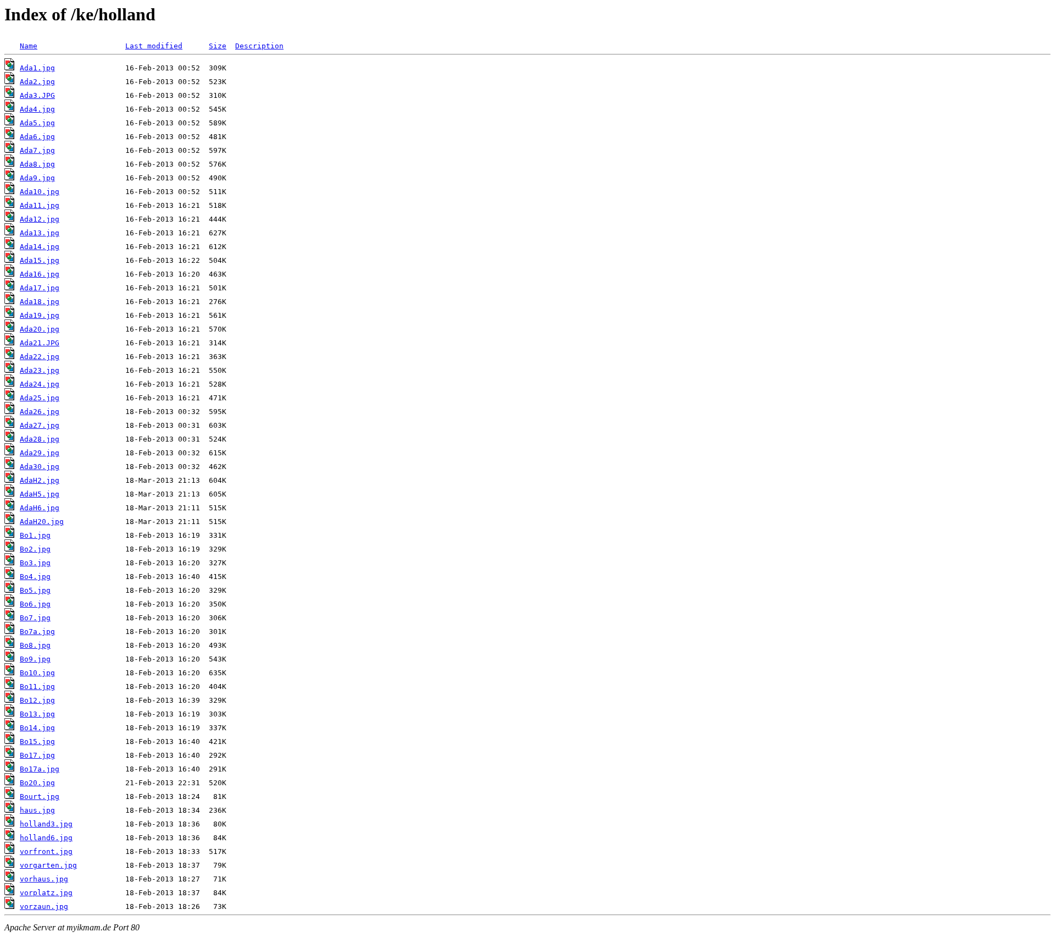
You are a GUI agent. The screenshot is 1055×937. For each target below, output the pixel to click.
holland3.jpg (46, 824)
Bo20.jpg (37, 783)
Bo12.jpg (37, 700)
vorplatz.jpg (46, 893)
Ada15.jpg (39, 260)
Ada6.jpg (37, 137)
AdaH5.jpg (39, 494)
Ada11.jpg (39, 205)
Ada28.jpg (39, 439)
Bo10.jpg (37, 673)
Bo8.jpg (35, 645)
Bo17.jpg (37, 755)
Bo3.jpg (35, 563)
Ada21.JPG (39, 343)
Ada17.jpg (39, 288)
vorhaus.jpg (44, 879)
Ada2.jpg (37, 82)
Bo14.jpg (37, 728)
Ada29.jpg (39, 453)
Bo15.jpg (37, 741)
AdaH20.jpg (42, 521)
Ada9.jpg (37, 178)
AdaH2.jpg (39, 480)
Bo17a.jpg (39, 769)
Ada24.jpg (39, 384)
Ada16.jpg (39, 274)
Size (217, 46)
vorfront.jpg (46, 851)
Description (259, 46)
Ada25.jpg (39, 398)
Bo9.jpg (35, 659)
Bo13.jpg (37, 714)
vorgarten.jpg (48, 865)
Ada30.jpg (39, 466)
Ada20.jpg (39, 329)
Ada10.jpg (39, 192)
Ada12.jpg (39, 219)
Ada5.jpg (37, 123)
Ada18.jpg (39, 301)
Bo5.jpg (35, 590)
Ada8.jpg (37, 164)
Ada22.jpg (39, 356)
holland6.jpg (46, 838)
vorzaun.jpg (44, 906)
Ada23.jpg (39, 370)
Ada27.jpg (39, 425)
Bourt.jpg (39, 796)
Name (28, 46)
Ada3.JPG (37, 95)
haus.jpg (37, 810)
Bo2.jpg (35, 549)
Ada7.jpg (37, 150)
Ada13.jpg (39, 233)
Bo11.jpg (37, 686)
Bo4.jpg (35, 576)
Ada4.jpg (37, 109)
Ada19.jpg (39, 315)
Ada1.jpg (37, 68)
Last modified (153, 46)
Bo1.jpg (35, 535)
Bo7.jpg (35, 618)
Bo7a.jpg (37, 631)
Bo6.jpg (35, 604)
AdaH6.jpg (39, 508)
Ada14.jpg (39, 246)
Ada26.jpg (39, 411)
